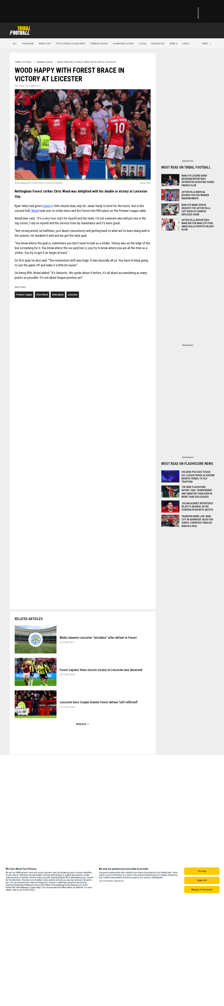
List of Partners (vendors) (111, 881)
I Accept (202, 871)
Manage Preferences (201, 889)
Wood (35, 211)
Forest (46, 206)
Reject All (201, 880)
